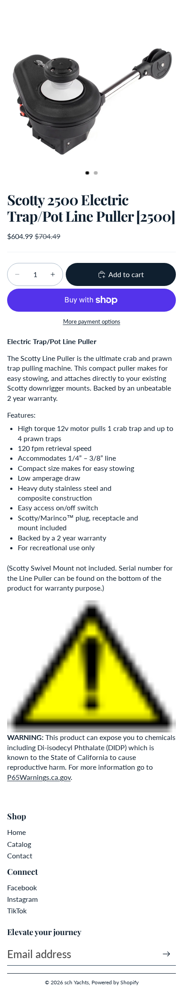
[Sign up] (166, 954)
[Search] (29, 13)
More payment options (91, 321)
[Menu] (10, 13)
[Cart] (172, 13)
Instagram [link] (22, 899)
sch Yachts (76, 982)
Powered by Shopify (115, 982)
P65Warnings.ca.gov (39, 777)
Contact (19, 855)
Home (16, 832)
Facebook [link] (22, 887)
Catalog (19, 844)
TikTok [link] (17, 910)
